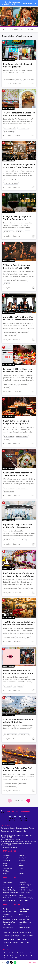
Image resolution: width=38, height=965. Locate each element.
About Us (15, 932)
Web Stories (7, 946)
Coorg (20, 871)
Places (12, 939)
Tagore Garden (23, 900)
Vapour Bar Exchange (10, 919)
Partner (18, 939)
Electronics (5, 831)
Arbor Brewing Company (11, 911)
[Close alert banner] (35, 3)
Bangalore (6, 858)
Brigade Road (23, 882)
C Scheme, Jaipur (24, 892)
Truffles (5, 909)
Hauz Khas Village (9, 900)
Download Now (27, 3)
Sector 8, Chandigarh (10, 890)
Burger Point (23, 911)
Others (14, 957)
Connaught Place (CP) (26, 898)
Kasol (5, 873)
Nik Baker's (6, 914)
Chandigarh (22, 858)
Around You (23, 932)
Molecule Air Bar (8, 917)
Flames (21, 914)
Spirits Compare (15, 935)
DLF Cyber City (7, 887)
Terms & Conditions (27, 935)
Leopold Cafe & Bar (25, 922)
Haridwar (21, 873)
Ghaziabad (6, 860)
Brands (24, 939)
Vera (21, 942)
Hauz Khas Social (24, 927)
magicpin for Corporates (11, 942)
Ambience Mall (23, 887)
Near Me (6, 935)
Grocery (25, 828)
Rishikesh (6, 871)
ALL (3, 30)
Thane (21, 868)
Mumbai (21, 866)
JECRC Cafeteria (24, 919)
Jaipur (5, 863)
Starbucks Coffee (9, 922)
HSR (4, 885)
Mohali (5, 866)
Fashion (19, 828)
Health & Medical (16, 30)
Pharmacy (18, 831)
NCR (20, 863)
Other (24, 831)
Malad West (7, 898)
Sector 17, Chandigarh (26, 890)
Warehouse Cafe (24, 917)
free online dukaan (22, 811)
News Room (7, 932)
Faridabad (22, 860)
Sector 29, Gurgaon (25, 885)
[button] (3, 42)
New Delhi (6, 855)
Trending (30, 30)
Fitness (31, 828)
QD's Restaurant (8, 927)
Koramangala (7, 882)
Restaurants (5, 828)
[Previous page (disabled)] (10, 801)
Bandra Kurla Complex (10, 895)
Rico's (20, 925)
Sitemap (6, 939)
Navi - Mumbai (7, 868)
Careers (28, 942)
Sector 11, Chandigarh (10, 892)
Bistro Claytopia (24, 909)
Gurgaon (21, 855)
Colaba (21, 895)
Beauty (12, 828)
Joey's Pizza (7, 925)
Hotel (12, 831)
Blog (29, 932)
